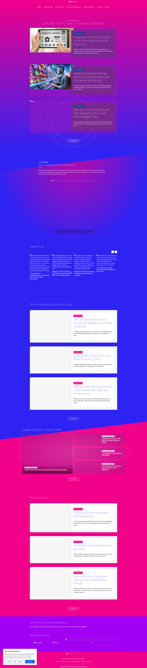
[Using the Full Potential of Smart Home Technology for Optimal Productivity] (52, 40)
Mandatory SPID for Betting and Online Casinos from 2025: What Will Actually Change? (40, 273)
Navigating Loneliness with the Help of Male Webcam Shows (111, 440)
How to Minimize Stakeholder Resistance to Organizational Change (90, 580)
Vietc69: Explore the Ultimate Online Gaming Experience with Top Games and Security (91, 77)
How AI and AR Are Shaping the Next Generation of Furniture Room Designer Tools (91, 113)
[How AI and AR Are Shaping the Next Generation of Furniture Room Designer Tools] (32, 101)
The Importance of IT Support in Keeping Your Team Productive (106, 269)
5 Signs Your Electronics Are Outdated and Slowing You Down (45, 470)
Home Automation (89, 7)
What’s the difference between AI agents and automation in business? (62, 273)
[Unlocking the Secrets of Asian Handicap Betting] (35, 504)
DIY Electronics (59, 7)
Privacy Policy (64, 661)
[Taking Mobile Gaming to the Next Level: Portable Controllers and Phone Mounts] (32, 378)
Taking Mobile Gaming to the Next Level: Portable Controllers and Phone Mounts (93, 390)
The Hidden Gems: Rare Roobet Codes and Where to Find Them (83, 269)
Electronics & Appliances (74, 7)
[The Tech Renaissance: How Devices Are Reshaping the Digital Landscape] (32, 311)
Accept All (29, 661)
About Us (99, 7)
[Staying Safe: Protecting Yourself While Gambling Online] (32, 347)
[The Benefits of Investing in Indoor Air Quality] (32, 537)
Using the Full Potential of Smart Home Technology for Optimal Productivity (92, 41)
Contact (107, 7)
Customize (10, 661)
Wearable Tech (48, 7)
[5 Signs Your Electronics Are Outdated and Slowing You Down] (47, 453)
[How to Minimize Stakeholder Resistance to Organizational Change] (32, 568)
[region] (20, 657)
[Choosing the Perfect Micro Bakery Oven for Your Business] (87, 467)
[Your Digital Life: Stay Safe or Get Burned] (87, 453)
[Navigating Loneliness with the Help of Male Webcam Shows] (87, 439)
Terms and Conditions (74, 661)
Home (39, 7)
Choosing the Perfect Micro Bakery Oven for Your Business (111, 468)
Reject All (20, 661)
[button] (116, 252)
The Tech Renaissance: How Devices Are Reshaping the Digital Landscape (93, 323)
